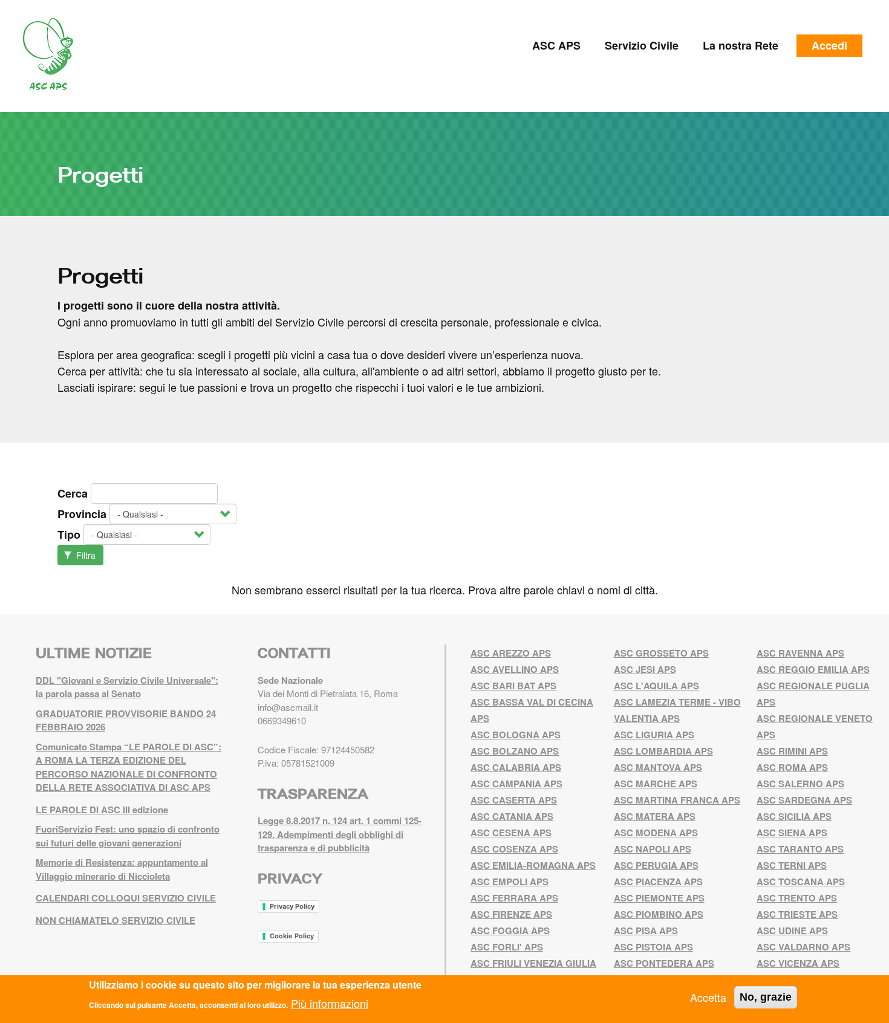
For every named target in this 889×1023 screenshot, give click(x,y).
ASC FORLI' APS (507, 946)
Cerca (72, 493)
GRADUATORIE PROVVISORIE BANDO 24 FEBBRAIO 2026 (126, 720)
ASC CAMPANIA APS (516, 783)
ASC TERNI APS (792, 865)
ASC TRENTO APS (797, 897)
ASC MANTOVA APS (658, 767)
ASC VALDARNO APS (803, 946)
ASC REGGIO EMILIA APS (813, 669)
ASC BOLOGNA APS (516, 734)
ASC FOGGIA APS (510, 930)
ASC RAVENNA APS (800, 653)
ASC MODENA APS (656, 832)
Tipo (68, 534)
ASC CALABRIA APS (516, 767)
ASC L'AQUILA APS (656, 685)
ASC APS (556, 45)
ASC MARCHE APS (655, 783)
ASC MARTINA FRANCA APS (677, 800)
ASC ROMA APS (792, 767)
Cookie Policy (292, 936)
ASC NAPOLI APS (652, 849)
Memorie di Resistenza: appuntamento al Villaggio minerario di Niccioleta (122, 869)
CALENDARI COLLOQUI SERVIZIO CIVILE (126, 897)
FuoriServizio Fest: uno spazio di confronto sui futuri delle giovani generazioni (128, 835)
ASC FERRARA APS (514, 897)
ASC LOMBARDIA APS (663, 751)
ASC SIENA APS (792, 832)
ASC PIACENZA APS (658, 881)
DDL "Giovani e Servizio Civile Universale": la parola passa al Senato (127, 687)
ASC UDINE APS (792, 930)
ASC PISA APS (646, 930)
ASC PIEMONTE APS (659, 897)
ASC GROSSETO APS (661, 653)
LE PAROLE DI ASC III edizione (102, 809)
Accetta (708, 997)
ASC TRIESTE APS (797, 914)
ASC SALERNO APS (800, 783)
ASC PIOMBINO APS (658, 914)
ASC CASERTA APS (514, 800)
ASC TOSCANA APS (801, 881)
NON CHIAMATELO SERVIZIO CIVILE (115, 920)
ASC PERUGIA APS (656, 865)
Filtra (85, 555)
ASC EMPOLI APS (510, 881)
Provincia (81, 514)
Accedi (829, 45)
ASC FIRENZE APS (511, 914)
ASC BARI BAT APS (513, 685)
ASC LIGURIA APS (654, 734)
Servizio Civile (642, 45)
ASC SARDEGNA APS (804, 800)
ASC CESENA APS (511, 832)
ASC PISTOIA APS (653, 946)
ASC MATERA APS (654, 816)
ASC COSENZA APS (514, 849)
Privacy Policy (292, 906)
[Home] (52, 54)
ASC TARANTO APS (800, 849)
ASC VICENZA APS (798, 963)
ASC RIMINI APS (792, 751)
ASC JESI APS (645, 669)
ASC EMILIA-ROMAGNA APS (533, 865)
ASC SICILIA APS (794, 816)
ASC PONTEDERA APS (664, 963)
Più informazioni (329, 1002)
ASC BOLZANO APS (515, 751)
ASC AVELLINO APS (515, 669)
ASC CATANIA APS (512, 816)
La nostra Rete (740, 45)
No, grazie (766, 997)
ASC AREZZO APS (511, 653)
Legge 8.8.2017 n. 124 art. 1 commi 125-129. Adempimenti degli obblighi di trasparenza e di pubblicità (340, 834)
